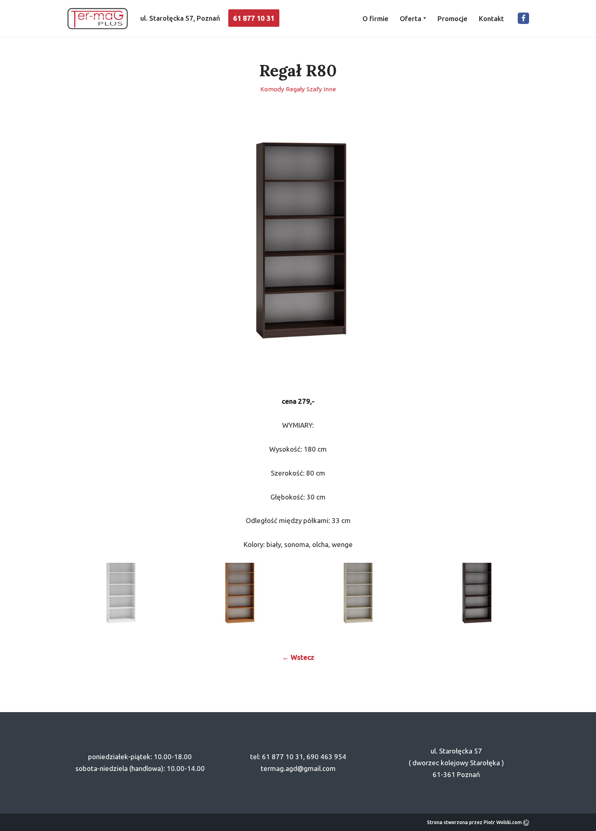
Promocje (452, 18)
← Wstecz (298, 657)
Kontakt (491, 18)
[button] (424, 18)
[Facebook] (523, 18)
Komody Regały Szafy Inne (298, 89)
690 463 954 (326, 756)
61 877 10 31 (253, 18)
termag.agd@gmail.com (298, 768)
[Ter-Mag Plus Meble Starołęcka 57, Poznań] (97, 18)
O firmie (375, 18)
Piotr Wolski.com (503, 822)
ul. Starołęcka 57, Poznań (180, 18)
